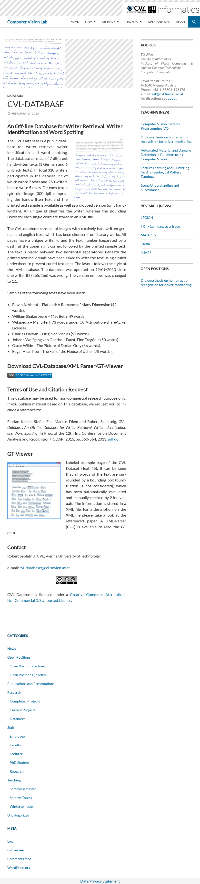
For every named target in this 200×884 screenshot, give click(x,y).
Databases (15, 95)
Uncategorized (18, 815)
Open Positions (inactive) (29, 675)
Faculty (15, 745)
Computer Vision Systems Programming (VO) (160, 126)
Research (108, 21)
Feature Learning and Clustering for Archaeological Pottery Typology (165, 172)
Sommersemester (23, 789)
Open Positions (159, 21)
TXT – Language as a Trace (160, 226)
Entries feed (16, 850)
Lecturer (16, 754)
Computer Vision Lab (27, 21)
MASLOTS (148, 235)
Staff (88, 21)
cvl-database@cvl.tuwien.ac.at (45, 567)
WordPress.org (18, 867)
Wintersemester (22, 806)
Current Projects (22, 710)
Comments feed (19, 859)
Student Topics (21, 798)
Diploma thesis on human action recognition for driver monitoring (166, 139)
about (172, 98)
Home (74, 21)
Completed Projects (25, 701)
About (180, 21)
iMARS (146, 252)
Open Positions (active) (27, 666)
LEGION (147, 217)
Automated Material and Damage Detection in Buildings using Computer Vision (166, 154)
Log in (11, 841)
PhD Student (19, 762)
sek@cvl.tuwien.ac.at (167, 94)
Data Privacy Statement (100, 881)
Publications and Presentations (30, 684)
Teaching (131, 21)
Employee (17, 736)
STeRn (145, 244)
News (11, 648)
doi (117, 439)
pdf (110, 439)
